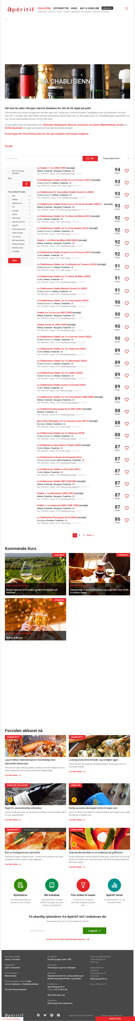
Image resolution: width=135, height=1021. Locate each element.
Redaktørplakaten (31, 984)
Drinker (59, 12)
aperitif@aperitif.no (56, 987)
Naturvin (72, 125)
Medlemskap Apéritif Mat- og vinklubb (64, 979)
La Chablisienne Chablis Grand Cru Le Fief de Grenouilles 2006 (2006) (70, 204)
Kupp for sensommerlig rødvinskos (23, 808)
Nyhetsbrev (76, 12)
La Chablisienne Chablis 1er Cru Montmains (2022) (62, 361)
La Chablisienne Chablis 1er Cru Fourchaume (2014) (62, 228)
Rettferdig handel (13, 128)
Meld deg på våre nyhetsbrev (60, 1003)
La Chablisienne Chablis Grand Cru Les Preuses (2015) (64, 252)
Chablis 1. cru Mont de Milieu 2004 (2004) (57, 240)
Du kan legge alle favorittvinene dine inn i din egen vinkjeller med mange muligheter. (47, 134)
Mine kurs (96, 12)
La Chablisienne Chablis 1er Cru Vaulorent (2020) (61, 348)
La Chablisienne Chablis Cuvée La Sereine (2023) (61, 385)
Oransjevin (82, 125)
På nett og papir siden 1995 (59, 959)
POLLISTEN (44, 8)
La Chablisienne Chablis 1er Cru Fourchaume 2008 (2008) (65, 397)
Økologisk (48, 125)
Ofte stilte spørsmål (56, 995)
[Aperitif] (21, 9)
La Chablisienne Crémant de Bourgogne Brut (59, 457)
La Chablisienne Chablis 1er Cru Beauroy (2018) (60, 433)
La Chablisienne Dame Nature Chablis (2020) (59, 445)
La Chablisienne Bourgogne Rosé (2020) (57, 517)
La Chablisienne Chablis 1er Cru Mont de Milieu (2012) (64, 216)
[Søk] (126, 8)
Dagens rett (42, 12)
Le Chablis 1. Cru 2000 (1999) (51, 168)
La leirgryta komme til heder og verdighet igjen (93, 759)
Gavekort (66, 12)
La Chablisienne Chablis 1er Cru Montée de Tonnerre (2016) (67, 264)
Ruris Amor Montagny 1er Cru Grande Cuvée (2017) (62, 421)
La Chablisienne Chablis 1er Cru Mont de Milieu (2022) (64, 276)
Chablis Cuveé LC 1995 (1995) (51, 324)
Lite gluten (94, 125)
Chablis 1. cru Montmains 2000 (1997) (55, 493)
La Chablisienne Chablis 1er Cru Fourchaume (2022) (62, 300)
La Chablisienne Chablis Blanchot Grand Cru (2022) (62, 288)
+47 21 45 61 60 (60, 990)
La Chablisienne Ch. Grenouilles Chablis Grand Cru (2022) (65, 192)
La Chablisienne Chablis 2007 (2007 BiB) (56, 481)
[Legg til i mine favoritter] (127, 171)
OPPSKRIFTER (61, 8)
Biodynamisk (60, 125)
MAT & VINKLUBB (89, 8)
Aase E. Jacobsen (12, 959)
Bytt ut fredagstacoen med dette (22, 852)
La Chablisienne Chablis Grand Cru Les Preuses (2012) (64, 180)
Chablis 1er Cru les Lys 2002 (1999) (54, 312)
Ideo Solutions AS (115, 1015)
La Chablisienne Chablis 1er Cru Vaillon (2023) (60, 373)
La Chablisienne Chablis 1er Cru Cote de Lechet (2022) (64, 336)
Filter (14, 260)
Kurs (74, 8)
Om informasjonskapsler (16, 989)
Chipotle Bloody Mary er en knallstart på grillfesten (96, 852)
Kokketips (105, 12)
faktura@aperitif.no (98, 979)
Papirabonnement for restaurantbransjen (65, 976)
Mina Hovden (10, 976)
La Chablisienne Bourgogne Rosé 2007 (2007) (59, 409)
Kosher (120, 125)
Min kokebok (86, 12)
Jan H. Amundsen (12, 968)
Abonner (107, 8)
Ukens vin (51, 12)
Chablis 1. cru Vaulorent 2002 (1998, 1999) (58, 505)
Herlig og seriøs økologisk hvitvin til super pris (93, 808)
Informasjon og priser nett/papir (61, 968)
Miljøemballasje (108, 125)
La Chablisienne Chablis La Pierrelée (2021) (58, 469)
